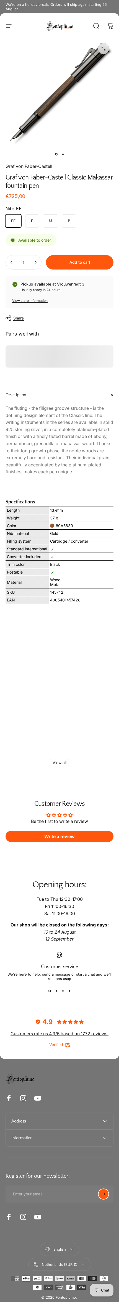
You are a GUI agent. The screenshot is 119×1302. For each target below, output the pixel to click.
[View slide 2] (56, 990)
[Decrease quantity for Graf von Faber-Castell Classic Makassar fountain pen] (11, 262)
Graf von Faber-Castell (29, 166)
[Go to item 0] (56, 154)
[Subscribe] (103, 1194)
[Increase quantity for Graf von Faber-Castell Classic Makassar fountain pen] (35, 262)
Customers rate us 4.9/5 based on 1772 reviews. (59, 1033)
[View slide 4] (69, 990)
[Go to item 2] (63, 154)
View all (59, 762)
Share (18, 318)
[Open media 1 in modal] (103, 48)
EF (13, 220)
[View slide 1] (49, 990)
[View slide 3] (63, 990)
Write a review (59, 836)
